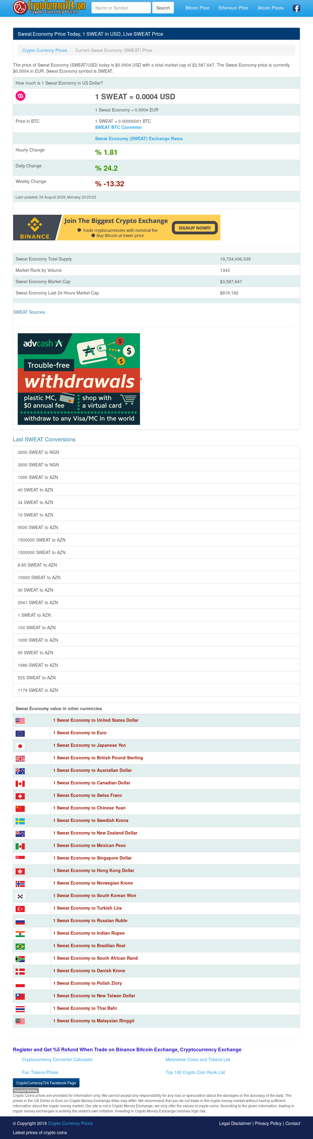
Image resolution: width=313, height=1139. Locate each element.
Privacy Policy (268, 1123)
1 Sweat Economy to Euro (80, 732)
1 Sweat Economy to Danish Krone (89, 970)
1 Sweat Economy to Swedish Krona (90, 820)
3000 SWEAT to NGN (38, 452)
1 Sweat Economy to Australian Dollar (92, 770)
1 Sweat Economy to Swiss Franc (87, 795)
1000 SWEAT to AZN (38, 477)
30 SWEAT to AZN (35, 590)
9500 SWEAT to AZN (38, 527)
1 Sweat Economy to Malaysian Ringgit (93, 1020)
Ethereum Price (234, 8)
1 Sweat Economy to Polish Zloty (87, 983)
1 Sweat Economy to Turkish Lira (87, 908)
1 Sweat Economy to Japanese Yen (89, 745)
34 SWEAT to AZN (35, 502)
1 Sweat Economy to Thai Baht (85, 1008)
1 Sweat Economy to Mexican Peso (89, 845)
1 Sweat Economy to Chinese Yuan (89, 808)
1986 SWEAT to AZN (38, 665)
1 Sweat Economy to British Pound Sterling (98, 757)
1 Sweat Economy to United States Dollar (95, 720)
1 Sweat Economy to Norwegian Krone (93, 883)
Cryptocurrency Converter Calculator (57, 1059)
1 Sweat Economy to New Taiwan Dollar (94, 995)
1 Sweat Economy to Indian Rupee (89, 933)
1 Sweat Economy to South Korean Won (94, 895)
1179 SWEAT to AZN (38, 690)
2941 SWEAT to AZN (38, 602)
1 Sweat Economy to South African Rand (95, 958)
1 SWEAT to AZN (34, 615)
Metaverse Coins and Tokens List (198, 1059)
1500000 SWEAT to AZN (41, 540)
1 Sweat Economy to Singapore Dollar (92, 858)
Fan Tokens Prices (40, 1072)
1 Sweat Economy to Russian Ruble (90, 920)
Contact (292, 1123)
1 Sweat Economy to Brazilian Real (89, 945)
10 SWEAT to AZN (35, 515)
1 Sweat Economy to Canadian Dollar (91, 782)
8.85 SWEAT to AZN (37, 565)
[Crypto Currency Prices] (50, 7)
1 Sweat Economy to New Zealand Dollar (95, 833)
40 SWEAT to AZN (35, 490)
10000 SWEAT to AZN (39, 577)
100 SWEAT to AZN (37, 627)
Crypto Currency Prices (70, 1123)
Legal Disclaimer (235, 1123)
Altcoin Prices (271, 8)
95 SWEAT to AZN (35, 652)
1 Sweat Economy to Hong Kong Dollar (93, 870)
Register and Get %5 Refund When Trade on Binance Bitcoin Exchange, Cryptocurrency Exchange (127, 1049)
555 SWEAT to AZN (37, 677)
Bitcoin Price (197, 8)
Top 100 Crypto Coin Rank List (195, 1072)
